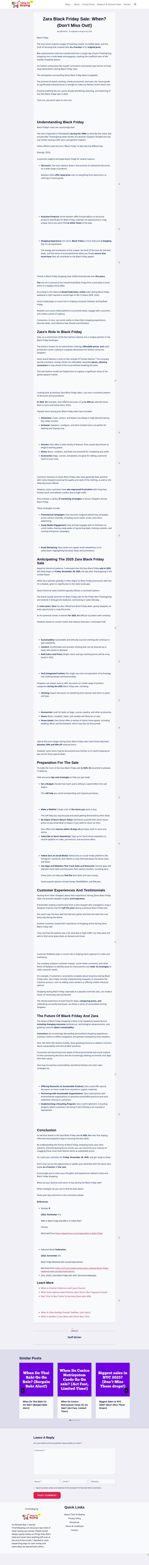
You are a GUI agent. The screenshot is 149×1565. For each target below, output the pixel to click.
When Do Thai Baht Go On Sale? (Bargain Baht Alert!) (35, 1404)
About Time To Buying (74, 1514)
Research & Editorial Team (109, 4)
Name (38, 1481)
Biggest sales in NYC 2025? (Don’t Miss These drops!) (112, 1404)
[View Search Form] (135, 4)
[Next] (126, 1390)
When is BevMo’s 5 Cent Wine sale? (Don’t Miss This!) (65, 1316)
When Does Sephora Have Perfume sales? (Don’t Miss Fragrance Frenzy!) (74, 1292)
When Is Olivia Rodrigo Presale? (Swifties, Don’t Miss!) (65, 1312)
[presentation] (36, 1379)
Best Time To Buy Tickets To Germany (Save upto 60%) (66, 1296)
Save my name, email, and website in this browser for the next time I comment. (68, 1488)
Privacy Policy (88, 4)
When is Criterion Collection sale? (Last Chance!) (63, 1288)
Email (66, 1481)
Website (95, 1481)
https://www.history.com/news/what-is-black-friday (79, 1233)
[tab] (70, 1420)
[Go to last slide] (23, 1390)
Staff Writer (74, 1337)
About (77, 4)
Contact (127, 4)
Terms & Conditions (74, 1526)
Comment (39, 1450)
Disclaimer (74, 1522)
